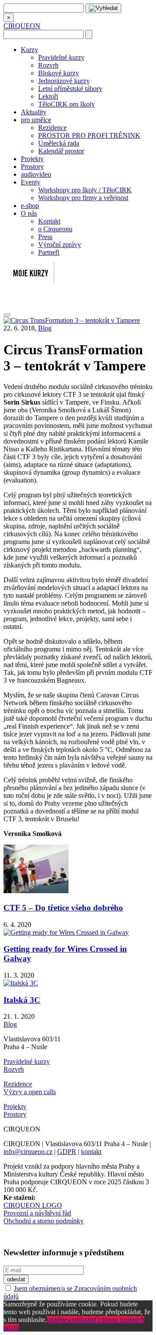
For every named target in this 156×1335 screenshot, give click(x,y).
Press (45, 236)
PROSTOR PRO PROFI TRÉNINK (89, 135)
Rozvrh (48, 65)
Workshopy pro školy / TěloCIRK (85, 190)
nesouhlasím (77, 1319)
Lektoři (48, 96)
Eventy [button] (30, 182)
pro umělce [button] (36, 119)
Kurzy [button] (29, 49)
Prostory (32, 166)
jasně (54, 1319)
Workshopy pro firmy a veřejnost (83, 197)
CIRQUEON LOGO (32, 1205)
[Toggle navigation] (6, 315)
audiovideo (36, 174)
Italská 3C (21, 999)
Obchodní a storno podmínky (43, 1221)
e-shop (30, 205)
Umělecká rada (58, 143)
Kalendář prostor (61, 151)
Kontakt (49, 221)
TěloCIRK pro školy (66, 104)
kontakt (91, 1151)
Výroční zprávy (59, 244)
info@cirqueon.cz (27, 1151)
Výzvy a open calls (29, 1091)
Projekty (32, 158)
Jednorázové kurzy (64, 80)
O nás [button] (29, 213)
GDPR (66, 1151)
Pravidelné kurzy (61, 57)
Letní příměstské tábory (70, 88)
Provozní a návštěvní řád (37, 1213)
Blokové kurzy (58, 73)
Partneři (48, 252)
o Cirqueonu (55, 229)
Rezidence (52, 127)
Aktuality (33, 112)
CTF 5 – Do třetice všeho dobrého (63, 907)
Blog (45, 328)
